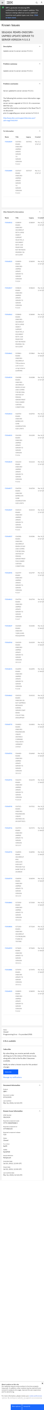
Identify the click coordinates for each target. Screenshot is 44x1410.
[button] (42, 1383)
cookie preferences (35, 1396)
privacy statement (32, 1400)
